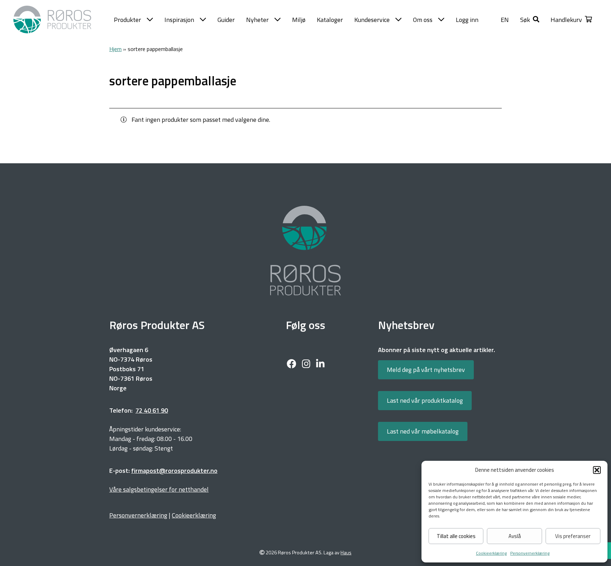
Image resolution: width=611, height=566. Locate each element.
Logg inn (467, 19)
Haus (346, 552)
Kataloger (330, 19)
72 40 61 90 (151, 410)
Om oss (422, 19)
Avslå (514, 536)
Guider (226, 19)
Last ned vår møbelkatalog (423, 431)
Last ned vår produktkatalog (425, 400)
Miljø (299, 19)
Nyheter (257, 19)
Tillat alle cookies (456, 536)
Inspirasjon (179, 19)
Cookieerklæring (491, 553)
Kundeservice (372, 19)
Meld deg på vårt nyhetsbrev (426, 369)
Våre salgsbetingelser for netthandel (159, 489)
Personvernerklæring (529, 553)
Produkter (127, 19)
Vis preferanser (572, 536)
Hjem (115, 49)
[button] (596, 470)
